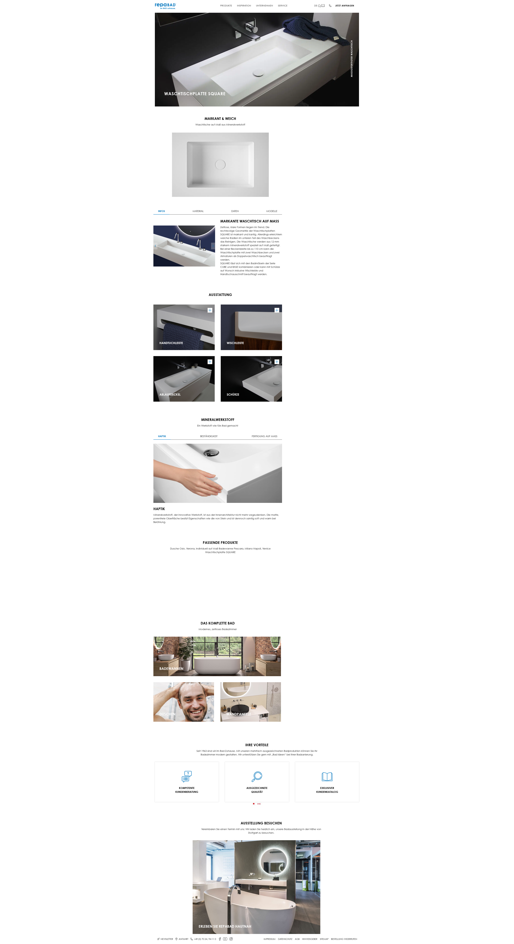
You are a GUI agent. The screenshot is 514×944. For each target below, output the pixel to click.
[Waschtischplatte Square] (184, 246)
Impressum (269, 939)
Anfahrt (183, 939)
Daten (235, 211)
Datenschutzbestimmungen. (332, 87)
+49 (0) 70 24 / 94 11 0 (205, 939)
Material (198, 211)
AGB (297, 939)
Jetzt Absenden (333, 93)
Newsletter (167, 939)
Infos (161, 211)
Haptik (162, 436)
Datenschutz (285, 939)
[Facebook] (220, 939)
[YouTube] (225, 939)
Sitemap (324, 939)
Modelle (271, 211)
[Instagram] (231, 939)
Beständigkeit (209, 436)
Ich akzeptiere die (325, 87)
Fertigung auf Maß (264, 436)
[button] (321, 6)
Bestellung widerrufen (344, 939)
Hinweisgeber (309, 939)
